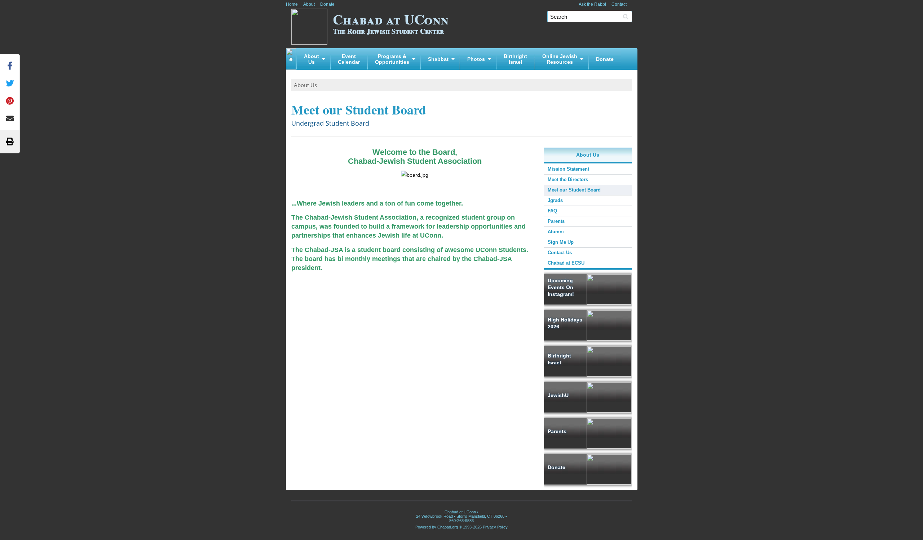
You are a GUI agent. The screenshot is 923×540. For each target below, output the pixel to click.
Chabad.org (447, 527)
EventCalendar (349, 59)
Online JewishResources (559, 59)
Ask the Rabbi (592, 4)
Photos (476, 59)
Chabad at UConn (391, 22)
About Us (305, 85)
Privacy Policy (495, 527)
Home (292, 4)
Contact (619, 4)
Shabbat (438, 59)
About (309, 4)
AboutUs (311, 59)
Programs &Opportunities (392, 59)
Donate (327, 4)
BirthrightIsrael (515, 59)
